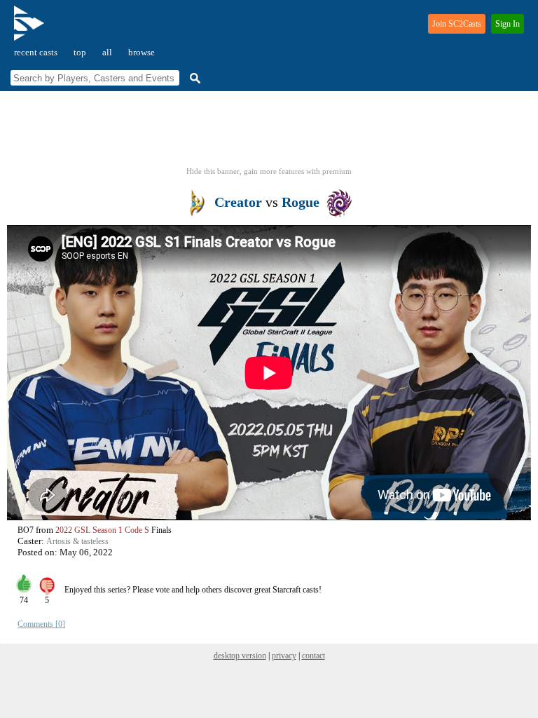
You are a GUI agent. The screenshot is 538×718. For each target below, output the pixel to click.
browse (141, 52)
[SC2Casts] (31, 29)
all (107, 52)
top (80, 52)
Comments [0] (41, 624)
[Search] (193, 78)
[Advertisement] (269, 133)
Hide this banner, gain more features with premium (269, 171)
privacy (284, 656)
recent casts (35, 52)
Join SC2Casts (456, 24)
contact (313, 656)
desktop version (240, 656)
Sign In (507, 24)
